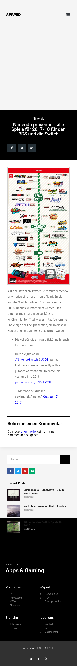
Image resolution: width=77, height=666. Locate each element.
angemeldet (28, 431)
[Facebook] (38, 659)
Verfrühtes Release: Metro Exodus (45, 506)
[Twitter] (31, 659)
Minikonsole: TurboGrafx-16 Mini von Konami (44, 491)
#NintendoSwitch (26, 359)
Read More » (29, 497)
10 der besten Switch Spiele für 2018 (43, 524)
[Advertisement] (38, 67)
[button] (68, 14)
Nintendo (38, 118)
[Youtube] (45, 659)
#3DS (45, 359)
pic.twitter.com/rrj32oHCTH (33, 382)
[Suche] (65, 459)
